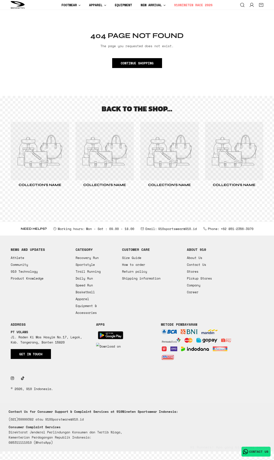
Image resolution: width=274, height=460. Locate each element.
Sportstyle (85, 264)
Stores (192, 271)
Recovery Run (87, 257)
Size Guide (131, 257)
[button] (261, 5)
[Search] (242, 5)
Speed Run (84, 285)
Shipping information (141, 278)
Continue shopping (137, 63)
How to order (133, 264)
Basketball (85, 292)
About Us (194, 257)
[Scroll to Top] (266, 437)
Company (193, 285)
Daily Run (84, 278)
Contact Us (196, 264)
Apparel (82, 299)
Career (192, 292)
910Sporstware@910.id (64, 419)
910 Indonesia (38, 388)
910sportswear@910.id (177, 228)
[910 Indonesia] (18, 5)
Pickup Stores (199, 278)
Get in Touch (30, 354)
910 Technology (24, 271)
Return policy (134, 271)
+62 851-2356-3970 (237, 228)
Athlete (17, 257)
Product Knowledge (27, 278)
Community (19, 264)
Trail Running (88, 271)
